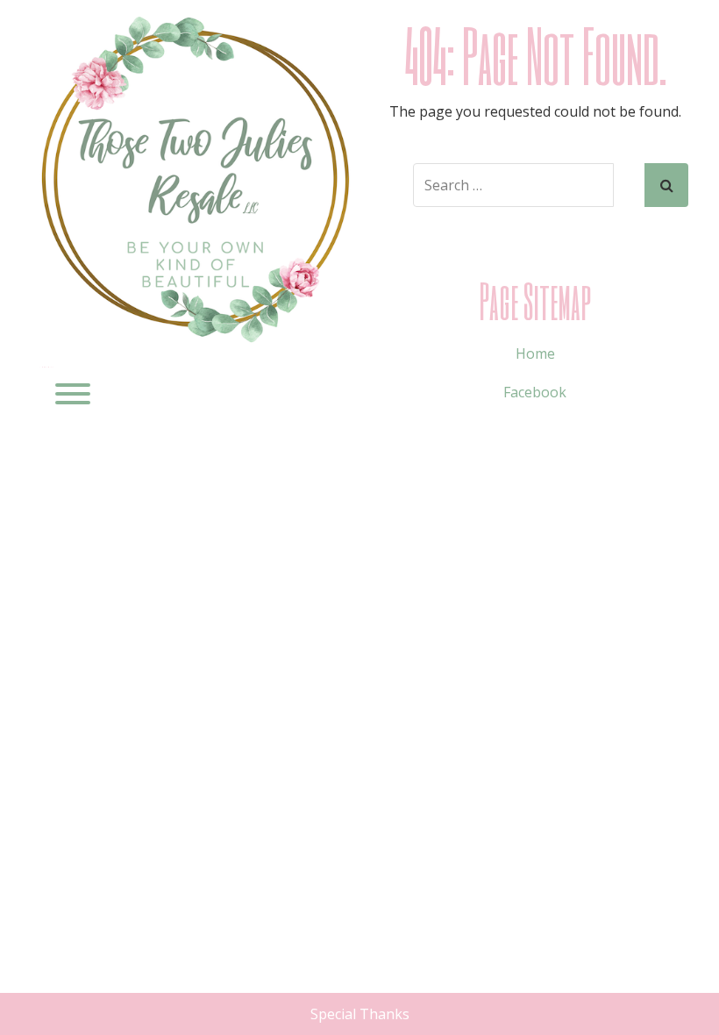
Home (535, 353)
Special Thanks (359, 1014)
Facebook (534, 392)
